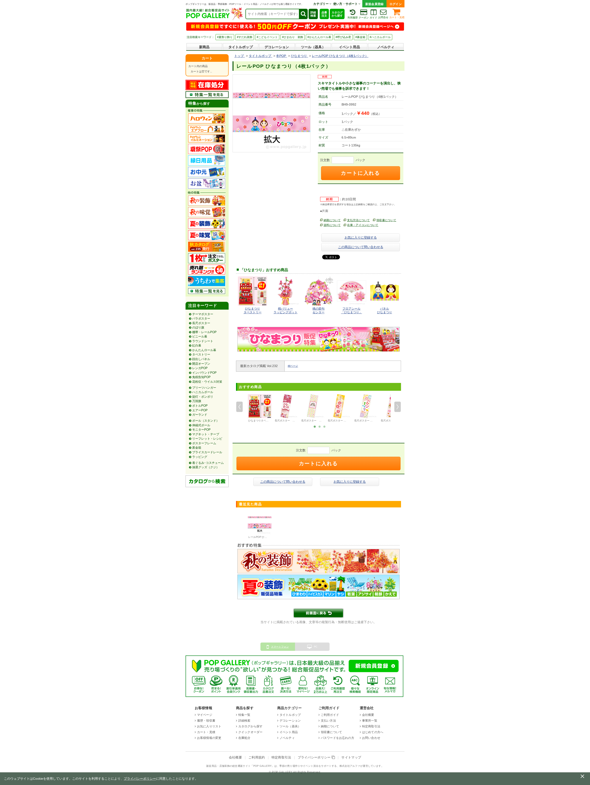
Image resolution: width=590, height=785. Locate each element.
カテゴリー (321, 4)
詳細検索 (313, 14)
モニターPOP (201, 429)
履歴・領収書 (206, 720)
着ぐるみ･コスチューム (208, 463)
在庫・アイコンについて (362, 225)
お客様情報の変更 (209, 738)
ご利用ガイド (330, 715)
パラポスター (201, 318)
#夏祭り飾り (225, 37)
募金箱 (196, 447)
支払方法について (358, 220)
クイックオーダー (250, 732)
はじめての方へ (372, 732)
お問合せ (383, 17)
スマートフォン (280, 646)
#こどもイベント (267, 37)
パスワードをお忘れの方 (337, 738)
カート (207, 58)
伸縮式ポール (201, 425)
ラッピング (199, 457)
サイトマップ (351, 757)
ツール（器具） (313, 47)
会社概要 (368, 715)
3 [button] (324, 426)
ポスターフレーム (204, 443)
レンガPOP (200, 368)
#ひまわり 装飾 (292, 37)
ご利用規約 (256, 757)
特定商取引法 (371, 726)
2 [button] (319, 426)
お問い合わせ (371, 738)
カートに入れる (360, 173)
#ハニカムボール (380, 37)
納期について (332, 220)
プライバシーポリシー (315, 757)
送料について (332, 225)
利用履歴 (353, 17)
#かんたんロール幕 (319, 37)
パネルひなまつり (384, 310)
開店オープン (201, 363)
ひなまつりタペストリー (253, 310)
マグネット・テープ (205, 434)
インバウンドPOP (204, 372)
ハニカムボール (202, 392)
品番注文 (324, 14)
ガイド (373, 17)
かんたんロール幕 (204, 350)
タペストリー (201, 354)
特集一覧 (244, 715)
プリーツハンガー (204, 387)
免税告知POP (201, 377)
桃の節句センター (318, 310)
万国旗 (196, 401)
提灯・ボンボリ (202, 396)
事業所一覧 (369, 720)
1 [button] (315, 426)
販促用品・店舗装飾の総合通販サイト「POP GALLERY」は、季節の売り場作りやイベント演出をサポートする (271, 765)
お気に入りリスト (209, 726)
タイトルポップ (240, 47)
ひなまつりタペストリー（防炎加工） (269, 420)
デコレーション (277, 47)
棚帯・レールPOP (204, 332)
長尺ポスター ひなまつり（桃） (294, 420)
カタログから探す (337, 14)
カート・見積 (396, 17)
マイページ (204, 715)
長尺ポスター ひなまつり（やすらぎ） (350, 420)
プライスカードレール (207, 452)
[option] (259, 408)
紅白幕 (196, 345)
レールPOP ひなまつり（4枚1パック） (270, 537)
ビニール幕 (199, 336)
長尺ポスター (201, 323)
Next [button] (397, 407)
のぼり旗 (198, 327)
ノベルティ (386, 47)
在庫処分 (244, 738)
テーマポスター (202, 314)
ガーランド (199, 414)
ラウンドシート (202, 341)
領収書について (386, 220)
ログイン (395, 4)
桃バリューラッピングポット (286, 310)
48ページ (293, 365)
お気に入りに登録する (361, 237)
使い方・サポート (346, 4)
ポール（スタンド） (205, 420)
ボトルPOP (200, 405)
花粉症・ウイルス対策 (207, 381)
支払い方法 (328, 720)
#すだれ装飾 (244, 37)
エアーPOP (200, 410)
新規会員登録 (374, 4)
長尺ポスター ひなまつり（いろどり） (376, 420)
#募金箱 (360, 37)
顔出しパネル (201, 359)
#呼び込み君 (343, 37)
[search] (303, 14)
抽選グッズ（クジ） (205, 467)
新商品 (204, 47)
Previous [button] (239, 407)
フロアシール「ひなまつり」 (351, 310)
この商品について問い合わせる (360, 247)
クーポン (364, 17)
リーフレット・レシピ (207, 438)
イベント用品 (349, 47)
